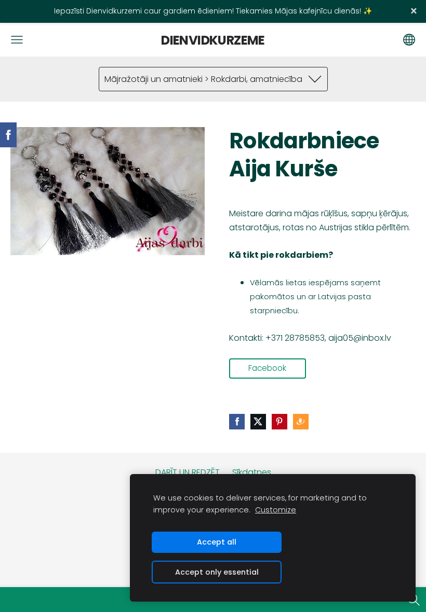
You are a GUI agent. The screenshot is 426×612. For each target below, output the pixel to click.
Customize (275, 510)
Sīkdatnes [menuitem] (251, 472)
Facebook (267, 368)
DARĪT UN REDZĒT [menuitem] (187, 472)
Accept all (216, 542)
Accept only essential (217, 572)
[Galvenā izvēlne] (17, 39)
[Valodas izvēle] (409, 39)
